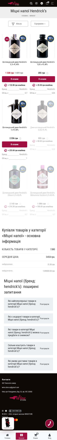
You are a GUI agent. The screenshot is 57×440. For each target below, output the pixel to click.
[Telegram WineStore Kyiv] (15, 411)
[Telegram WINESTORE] (41, 3)
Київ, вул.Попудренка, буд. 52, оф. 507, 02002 (17, 392)
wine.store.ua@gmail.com (10, 387)
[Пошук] (31, 3)
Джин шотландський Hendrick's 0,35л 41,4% (42, 128)
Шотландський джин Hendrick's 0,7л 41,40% (15, 63)
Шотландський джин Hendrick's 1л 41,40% (15, 128)
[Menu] (52, 3)
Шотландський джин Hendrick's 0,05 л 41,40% (42, 63)
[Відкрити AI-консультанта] (8, 423)
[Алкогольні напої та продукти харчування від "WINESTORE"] (13, 3)
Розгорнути (44, 304)
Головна (25, 16)
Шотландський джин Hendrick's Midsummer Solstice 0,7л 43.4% (42, 194)
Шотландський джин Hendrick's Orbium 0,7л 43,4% (15, 194)
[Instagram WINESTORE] (36, 3)
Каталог (32, 16)
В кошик (14, 79)
